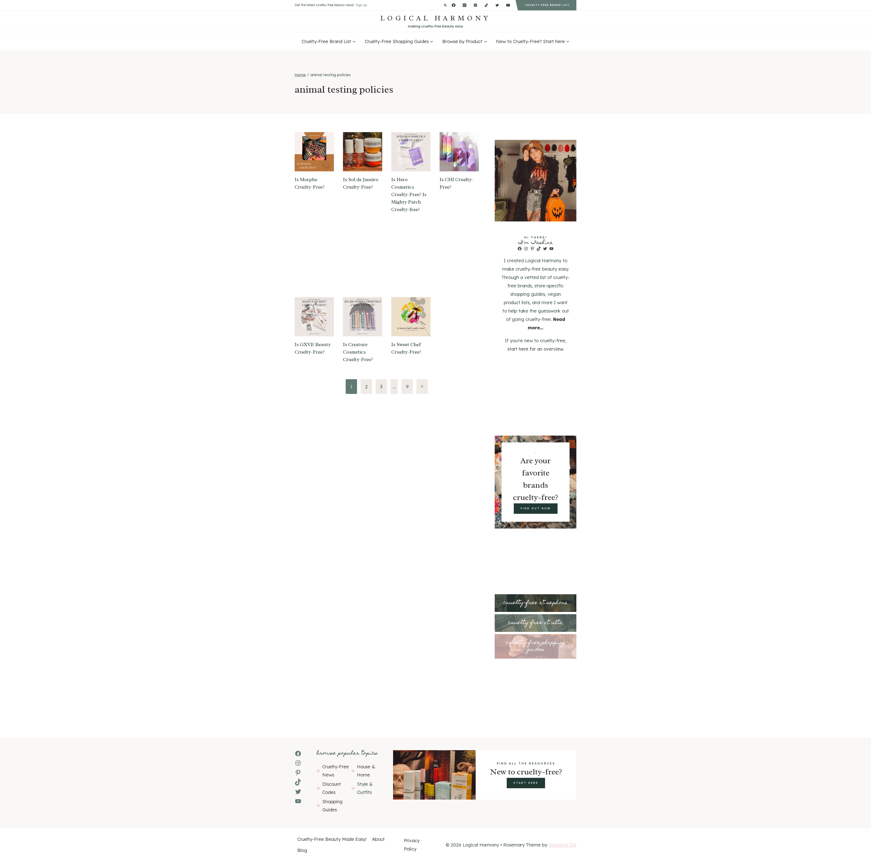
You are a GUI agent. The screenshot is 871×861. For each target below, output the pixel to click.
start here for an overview (535, 349)
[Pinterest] (475, 5)
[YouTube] (508, 5)
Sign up (361, 5)
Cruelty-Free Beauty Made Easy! (332, 839)
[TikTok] (486, 5)
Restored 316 (562, 845)
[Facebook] (453, 5)
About (378, 839)
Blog (302, 850)
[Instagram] (464, 5)
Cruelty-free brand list (547, 5)
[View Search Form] (445, 5)
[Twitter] (497, 5)
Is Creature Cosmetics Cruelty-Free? (358, 352)
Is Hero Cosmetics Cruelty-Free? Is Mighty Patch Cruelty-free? (408, 194)
